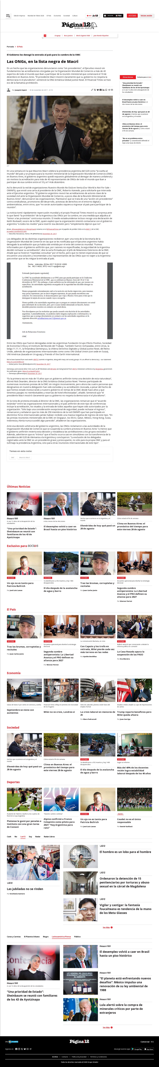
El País (49, 16)
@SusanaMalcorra (18, 229)
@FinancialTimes (53, 229)
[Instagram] (19, 1049)
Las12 (23, 836)
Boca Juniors (68, 36)
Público (77, 936)
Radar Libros (49, 836)
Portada (10, 46)
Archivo (55, 1057)
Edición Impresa (19, 16)
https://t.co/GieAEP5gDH (31, 371)
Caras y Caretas (14, 936)
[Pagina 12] (79, 25)
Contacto (65, 1057)
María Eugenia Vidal (83, 36)
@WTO (36, 359)
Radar (37, 836)
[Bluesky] (25, 1049)
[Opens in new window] (136, 1049)
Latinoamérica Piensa (61, 936)
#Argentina (99, 369)
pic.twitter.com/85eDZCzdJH (16, 231)
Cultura (74, 16)
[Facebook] (16, 1049)
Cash (9, 836)
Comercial (145, 1042)
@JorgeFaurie (31, 229)
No (16, 836)
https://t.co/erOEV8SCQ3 (15, 362)
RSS (152, 1042)
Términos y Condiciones (98, 1057)
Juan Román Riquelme (101, 36)
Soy (30, 836)
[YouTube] (28, 1049)
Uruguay (57, 36)
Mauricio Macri (24, 457)
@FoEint (53, 369)
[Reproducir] (105, 16)
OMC (12, 457)
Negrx (45, 936)
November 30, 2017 (50, 234)
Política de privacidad (79, 1057)
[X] (22, 1049)
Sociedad (66, 16)
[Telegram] (30, 1049)
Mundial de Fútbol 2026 (36, 16)
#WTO (74, 369)
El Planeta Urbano (32, 936)
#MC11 (88, 229)
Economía (57, 16)
